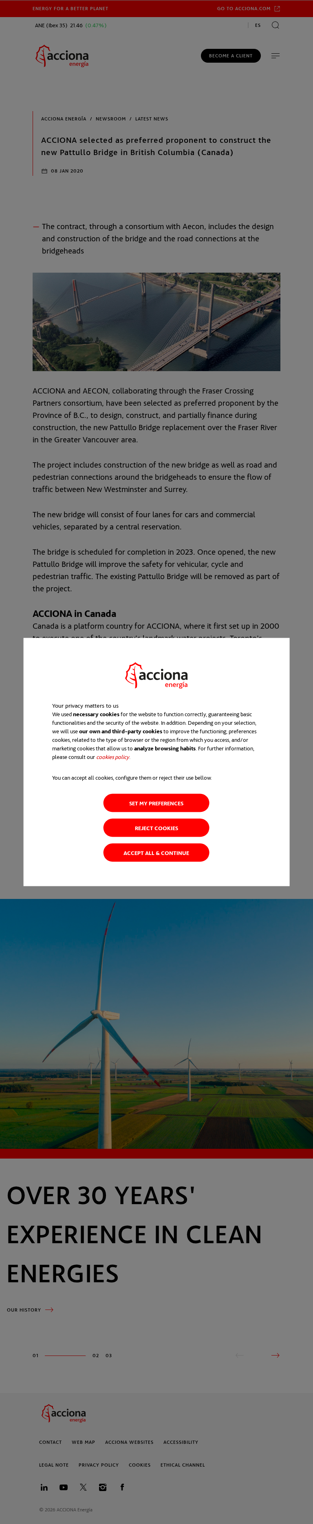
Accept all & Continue (156, 852)
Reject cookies (156, 827)
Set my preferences (156, 803)
